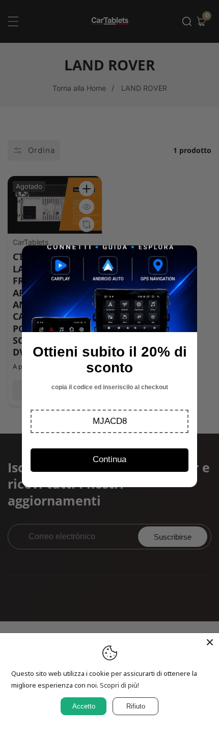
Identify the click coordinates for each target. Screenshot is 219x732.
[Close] (210, 642)
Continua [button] (109, 459)
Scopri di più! (119, 685)
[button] (109, 421)
